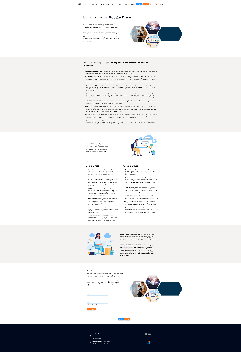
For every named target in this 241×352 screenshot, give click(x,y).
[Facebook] (141, 334)
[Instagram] (145, 334)
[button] (95, 4)
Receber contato (97, 338)
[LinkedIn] (149, 334)
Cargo (88, 302)
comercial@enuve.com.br (99, 336)
